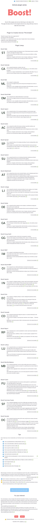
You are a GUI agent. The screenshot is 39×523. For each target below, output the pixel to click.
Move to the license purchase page (19, 490)
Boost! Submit (9, 148)
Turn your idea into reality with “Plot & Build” (8, 41)
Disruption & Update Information (21, 1)
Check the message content (32, 477)
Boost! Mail (21, 286)
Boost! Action (32, 146)
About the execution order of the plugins (11, 465)
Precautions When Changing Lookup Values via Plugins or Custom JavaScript (18, 459)
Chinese (36, 1)
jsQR (14, 421)
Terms (16, 516)
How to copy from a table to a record (10, 447)
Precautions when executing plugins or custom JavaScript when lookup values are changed (19, 457)
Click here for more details (32, 260)
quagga (27, 421)
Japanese (33, 1)
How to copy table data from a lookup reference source (14, 441)
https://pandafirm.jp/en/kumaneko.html (8, 506)
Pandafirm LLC (22, 521)
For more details (34, 60)
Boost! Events (6, 463)
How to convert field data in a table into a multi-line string (14, 443)
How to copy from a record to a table (10, 445)
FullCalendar (25, 68)
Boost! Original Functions (25, 117)
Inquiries (22, 516)
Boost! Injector (9, 305)
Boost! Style (25, 146)
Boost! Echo (21, 482)
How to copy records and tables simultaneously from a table (15, 449)
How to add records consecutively (10, 454)
